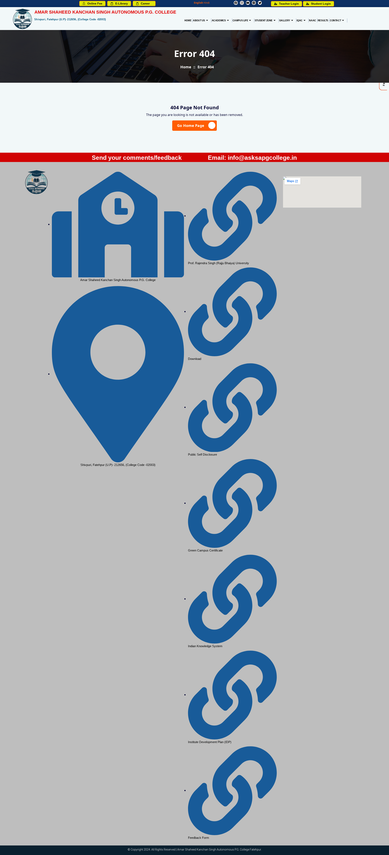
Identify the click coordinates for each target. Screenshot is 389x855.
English (198, 2)
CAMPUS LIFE (240, 20)
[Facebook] (236, 3)
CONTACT (335, 20)
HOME (187, 20)
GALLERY (284, 20)
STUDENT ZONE (264, 20)
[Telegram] (254, 3)
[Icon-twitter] (260, 3)
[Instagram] (242, 3)
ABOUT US (199, 20)
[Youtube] (248, 3)
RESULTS (323, 20)
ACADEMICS (219, 20)
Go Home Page (190, 125)
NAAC (312, 20)
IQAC (299, 20)
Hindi (206, 2)
